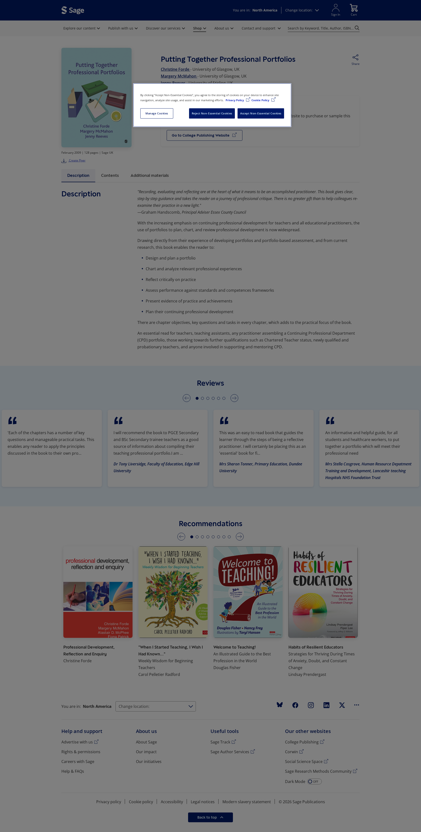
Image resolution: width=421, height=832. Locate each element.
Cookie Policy (260, 100)
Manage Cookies (156, 113)
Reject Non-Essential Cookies (212, 113)
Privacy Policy (235, 100)
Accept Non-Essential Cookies (260, 113)
